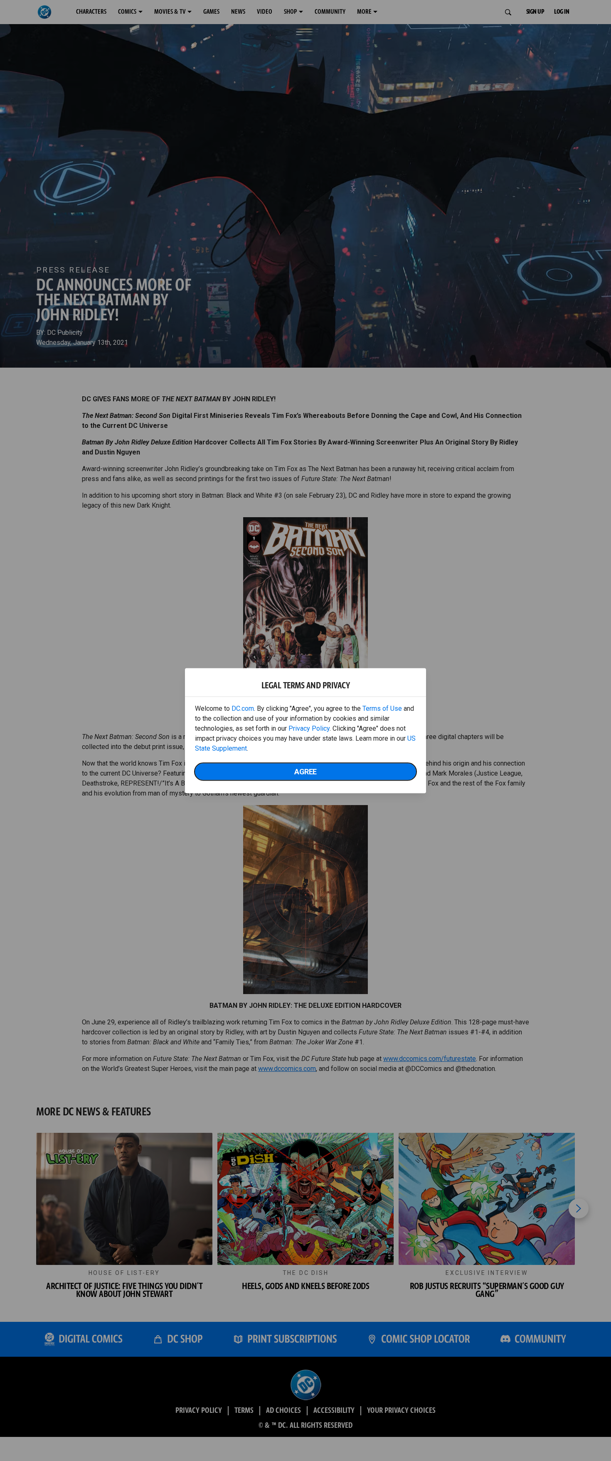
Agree (305, 771)
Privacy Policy (309, 728)
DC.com (243, 708)
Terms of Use (382, 708)
